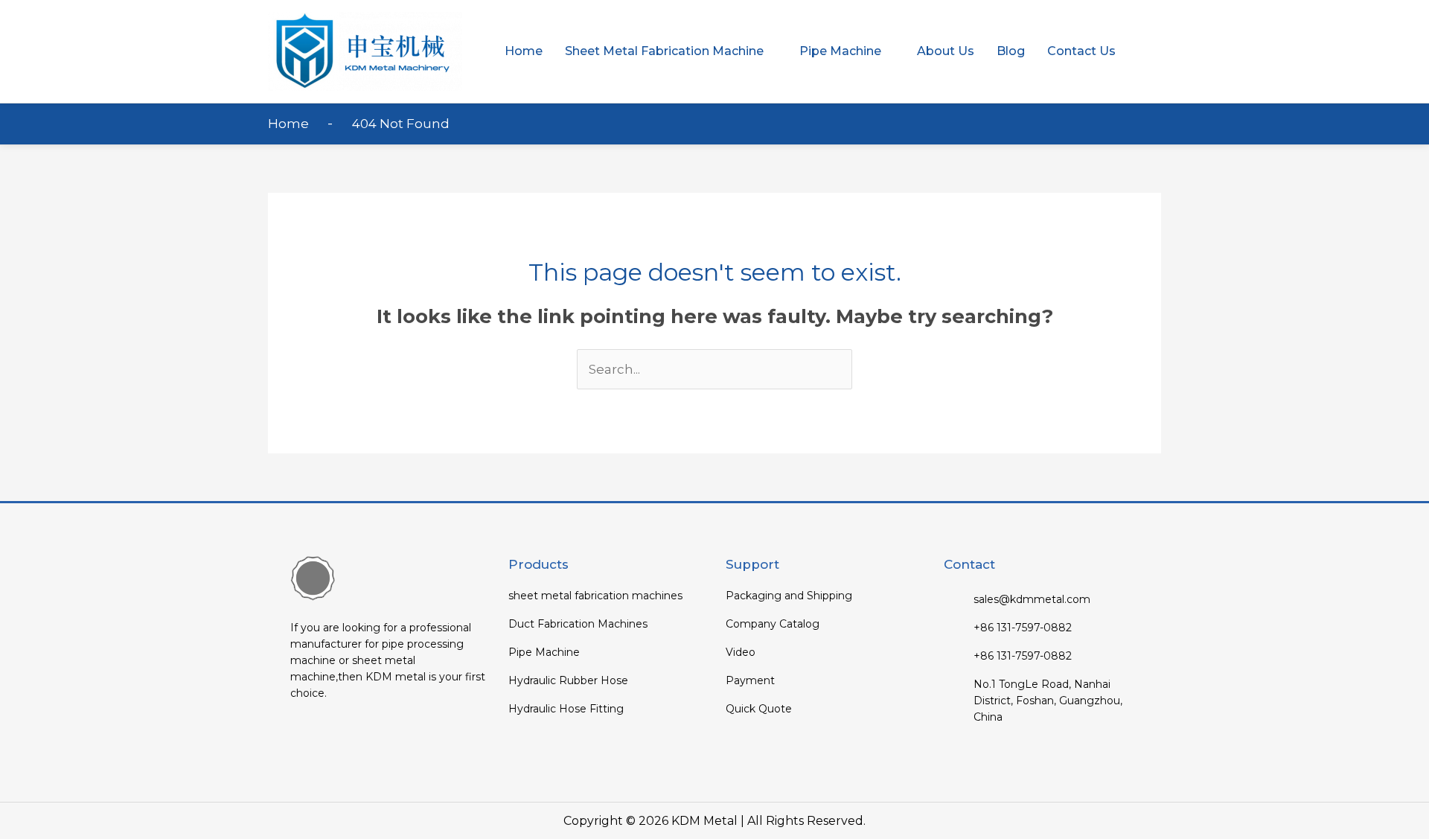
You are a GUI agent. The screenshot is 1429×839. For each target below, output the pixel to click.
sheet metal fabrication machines (595, 595)
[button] (671, 51)
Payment (750, 680)
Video (740, 652)
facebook (303, 737)
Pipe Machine (544, 652)
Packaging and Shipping (789, 595)
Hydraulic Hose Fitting (566, 708)
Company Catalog (772, 624)
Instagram (390, 737)
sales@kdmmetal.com (1032, 599)
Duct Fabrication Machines (578, 624)
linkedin (361, 737)
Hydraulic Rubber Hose (568, 680)
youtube (332, 737)
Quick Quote (759, 708)
